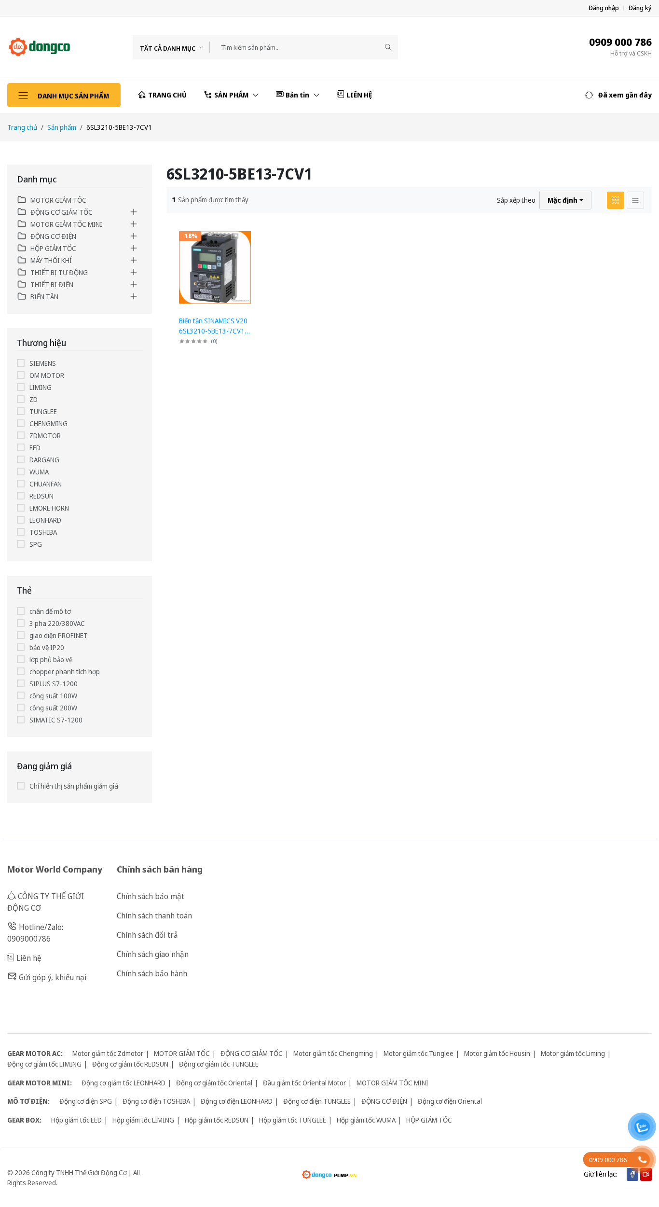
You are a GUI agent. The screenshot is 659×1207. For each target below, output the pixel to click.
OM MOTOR (46, 375)
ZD (33, 399)
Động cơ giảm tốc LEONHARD (123, 1082)
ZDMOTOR (45, 435)
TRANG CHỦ (167, 94)
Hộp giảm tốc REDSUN (216, 1119)
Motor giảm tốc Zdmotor (107, 1053)
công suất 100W (53, 695)
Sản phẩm (61, 127)
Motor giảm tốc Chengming (333, 1053)
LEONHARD (45, 520)
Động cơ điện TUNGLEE (317, 1101)
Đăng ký (640, 8)
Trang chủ (22, 127)
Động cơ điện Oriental (450, 1101)
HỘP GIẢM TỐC (53, 248)
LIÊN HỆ (359, 94)
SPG (35, 544)
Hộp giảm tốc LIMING (143, 1119)
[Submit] (388, 47)
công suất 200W (53, 707)
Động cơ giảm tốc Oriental (214, 1082)
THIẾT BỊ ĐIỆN (51, 284)
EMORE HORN (49, 508)
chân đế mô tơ (50, 611)
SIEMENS (42, 363)
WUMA (39, 471)
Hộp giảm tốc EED (76, 1119)
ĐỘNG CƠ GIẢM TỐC (61, 212)
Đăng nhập (604, 8)
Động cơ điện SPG (85, 1101)
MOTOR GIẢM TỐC (58, 200)
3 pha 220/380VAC (57, 623)
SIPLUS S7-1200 (53, 683)
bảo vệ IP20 (46, 647)
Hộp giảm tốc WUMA (366, 1119)
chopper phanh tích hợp (64, 671)
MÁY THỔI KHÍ (51, 260)
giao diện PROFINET (58, 635)
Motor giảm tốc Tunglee (418, 1053)
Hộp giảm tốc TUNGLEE (292, 1119)
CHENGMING (48, 423)
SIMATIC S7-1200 (55, 719)
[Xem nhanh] (252, 234)
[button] (618, 95)
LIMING (40, 387)
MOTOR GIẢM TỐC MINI (66, 224)
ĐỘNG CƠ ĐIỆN (53, 236)
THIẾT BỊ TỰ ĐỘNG (59, 272)
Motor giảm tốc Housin (497, 1053)
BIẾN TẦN (44, 296)
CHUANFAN (45, 483)
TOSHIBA (43, 532)
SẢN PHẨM (232, 94)
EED (35, 447)
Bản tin (298, 94)
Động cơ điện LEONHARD (237, 1101)
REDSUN (41, 495)
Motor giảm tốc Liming (573, 1053)
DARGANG (44, 459)
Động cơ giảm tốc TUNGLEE (219, 1063)
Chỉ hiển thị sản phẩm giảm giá (73, 786)
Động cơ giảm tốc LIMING (44, 1063)
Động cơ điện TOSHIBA (156, 1101)
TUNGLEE (43, 411)
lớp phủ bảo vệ (50, 659)
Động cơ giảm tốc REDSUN (130, 1063)
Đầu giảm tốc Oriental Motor (304, 1082)
